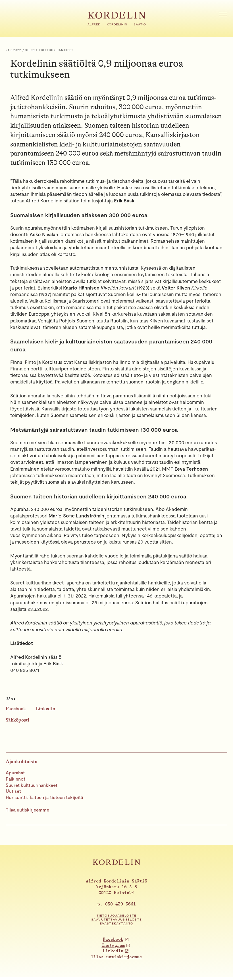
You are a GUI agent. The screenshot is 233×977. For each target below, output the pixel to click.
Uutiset (13, 791)
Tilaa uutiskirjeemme (27, 810)
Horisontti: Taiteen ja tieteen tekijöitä (44, 797)
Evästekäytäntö (117, 923)
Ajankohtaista (22, 761)
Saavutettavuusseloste (116, 919)
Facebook (16, 708)
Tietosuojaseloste (116, 915)
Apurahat (15, 772)
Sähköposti (17, 720)
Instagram (113, 945)
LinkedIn (45, 708)
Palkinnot (15, 779)
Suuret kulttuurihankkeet (31, 785)
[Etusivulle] (116, 24)
